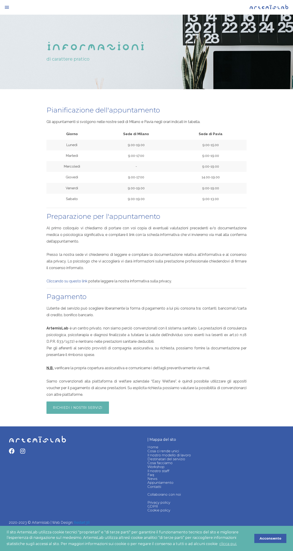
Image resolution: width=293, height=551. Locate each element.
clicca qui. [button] (228, 544)
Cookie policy (158, 510)
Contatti (154, 486)
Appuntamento (160, 482)
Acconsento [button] (270, 538)
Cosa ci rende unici (163, 451)
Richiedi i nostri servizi (78, 408)
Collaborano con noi (164, 494)
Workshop (156, 467)
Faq (150, 475)
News (152, 478)
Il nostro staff (158, 471)
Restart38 (82, 522)
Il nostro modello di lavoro (169, 455)
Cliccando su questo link (66, 281)
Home (152, 447)
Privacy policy (158, 502)
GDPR (152, 506)
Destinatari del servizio (166, 459)
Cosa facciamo (160, 463)
